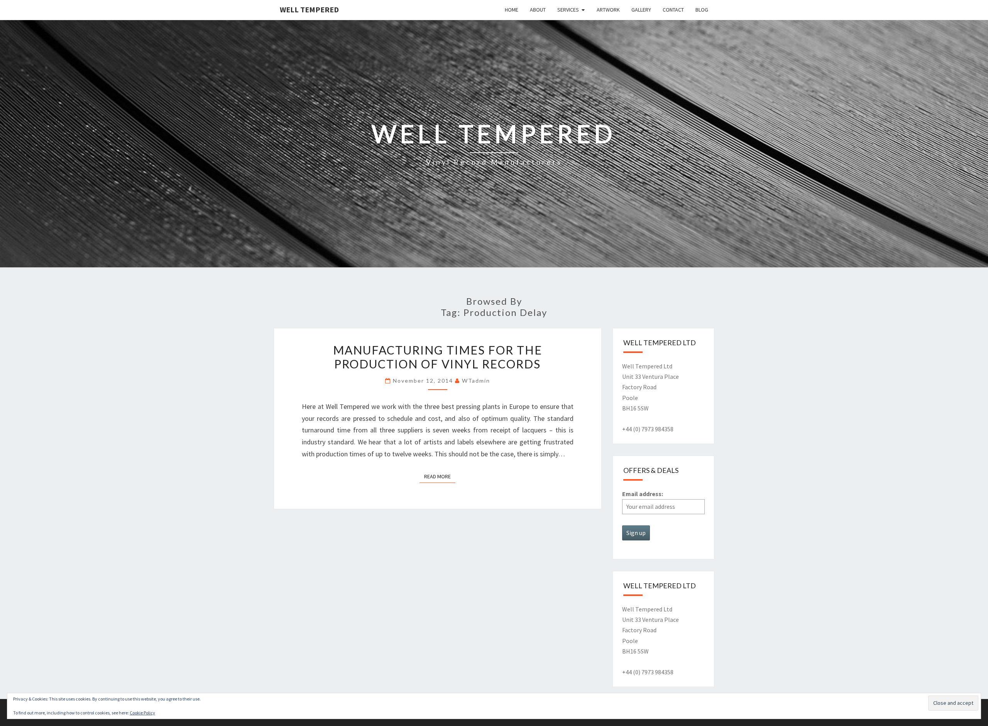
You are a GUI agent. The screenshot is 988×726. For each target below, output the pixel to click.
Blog (701, 9)
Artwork (608, 9)
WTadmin (476, 380)
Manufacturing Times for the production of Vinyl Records (437, 357)
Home (511, 9)
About (538, 9)
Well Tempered (309, 9)
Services (568, 9)
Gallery (641, 9)
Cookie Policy (142, 713)
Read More (439, 476)
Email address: (642, 494)
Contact (673, 9)
